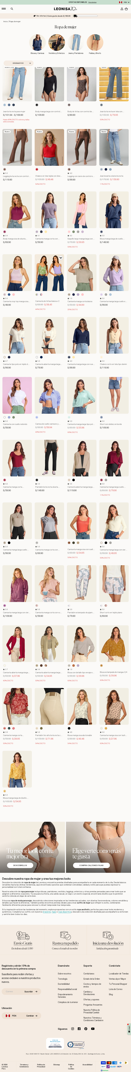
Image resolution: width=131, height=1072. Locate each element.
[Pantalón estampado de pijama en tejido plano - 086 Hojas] (69, 605)
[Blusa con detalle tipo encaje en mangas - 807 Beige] (69, 665)
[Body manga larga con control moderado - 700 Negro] (37, 105)
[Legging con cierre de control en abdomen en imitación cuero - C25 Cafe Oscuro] (69, 169)
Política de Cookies (71, 1066)
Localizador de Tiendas (119, 973)
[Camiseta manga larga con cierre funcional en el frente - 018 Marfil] (101, 542)
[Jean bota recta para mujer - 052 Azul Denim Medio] (9, 105)
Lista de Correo (115, 989)
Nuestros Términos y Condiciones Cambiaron (93, 1019)
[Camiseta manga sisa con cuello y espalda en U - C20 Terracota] (69, 542)
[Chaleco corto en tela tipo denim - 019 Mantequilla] (101, 357)
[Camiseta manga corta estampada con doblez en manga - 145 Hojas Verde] (9, 728)
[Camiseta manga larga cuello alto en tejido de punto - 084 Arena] (4, 542)
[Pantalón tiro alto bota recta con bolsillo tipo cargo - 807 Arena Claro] (37, 728)
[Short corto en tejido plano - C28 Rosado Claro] (106, 605)
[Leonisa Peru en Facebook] (79, 1029)
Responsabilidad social (67, 989)
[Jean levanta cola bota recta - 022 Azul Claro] (101, 169)
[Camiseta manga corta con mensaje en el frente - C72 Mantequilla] (46, 231)
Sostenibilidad (63, 984)
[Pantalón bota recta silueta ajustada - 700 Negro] (37, 480)
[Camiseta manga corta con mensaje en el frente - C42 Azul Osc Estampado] (41, 231)
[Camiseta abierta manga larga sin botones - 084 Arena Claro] (69, 480)
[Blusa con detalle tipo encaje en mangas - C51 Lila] (78, 665)
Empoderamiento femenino (65, 995)
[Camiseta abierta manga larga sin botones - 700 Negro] (73, 480)
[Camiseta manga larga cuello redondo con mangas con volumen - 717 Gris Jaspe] (106, 480)
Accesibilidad (87, 1064)
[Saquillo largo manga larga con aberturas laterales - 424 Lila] (82, 231)
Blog (111, 994)
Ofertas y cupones (91, 999)
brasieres (47, 912)
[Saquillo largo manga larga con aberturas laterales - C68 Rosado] (69, 231)
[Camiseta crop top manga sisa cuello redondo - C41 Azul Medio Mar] (9, 294)
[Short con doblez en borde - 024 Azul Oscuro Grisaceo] (101, 417)
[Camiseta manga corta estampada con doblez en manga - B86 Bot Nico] (4, 728)
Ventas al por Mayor (117, 978)
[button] (4, 173)
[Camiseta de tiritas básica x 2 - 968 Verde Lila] (37, 294)
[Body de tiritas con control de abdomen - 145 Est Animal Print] (69, 105)
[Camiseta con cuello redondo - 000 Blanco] (4, 417)
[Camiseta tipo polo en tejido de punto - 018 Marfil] (4, 357)
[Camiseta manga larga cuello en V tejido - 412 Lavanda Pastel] (101, 294)
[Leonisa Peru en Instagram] (72, 1029)
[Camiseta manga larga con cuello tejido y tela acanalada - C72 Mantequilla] (73, 357)
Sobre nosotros (64, 973)
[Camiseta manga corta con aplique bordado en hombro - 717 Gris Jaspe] (37, 542)
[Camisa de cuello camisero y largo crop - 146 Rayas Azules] (37, 417)
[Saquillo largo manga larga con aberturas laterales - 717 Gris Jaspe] (78, 231)
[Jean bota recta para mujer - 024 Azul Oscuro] (13, 105)
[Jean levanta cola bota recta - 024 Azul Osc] (106, 169)
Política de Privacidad (41, 1065)
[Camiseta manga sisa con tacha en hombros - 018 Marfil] (101, 728)
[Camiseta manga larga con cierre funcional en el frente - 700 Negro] (106, 542)
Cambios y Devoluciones (89, 993)
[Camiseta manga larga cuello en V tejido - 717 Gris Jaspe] (106, 294)
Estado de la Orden (91, 978)
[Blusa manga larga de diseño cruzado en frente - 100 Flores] (4, 791)
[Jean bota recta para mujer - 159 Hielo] (4, 105)
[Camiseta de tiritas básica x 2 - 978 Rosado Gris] (41, 294)
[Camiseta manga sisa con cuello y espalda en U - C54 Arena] (78, 542)
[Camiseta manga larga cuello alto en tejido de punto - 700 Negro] (9, 542)
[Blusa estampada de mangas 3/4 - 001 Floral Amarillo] (101, 665)
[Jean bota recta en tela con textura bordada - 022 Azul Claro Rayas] (101, 105)
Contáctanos (88, 973)
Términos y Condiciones (24, 1065)
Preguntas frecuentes (92, 1004)
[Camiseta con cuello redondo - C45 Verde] (13, 417)
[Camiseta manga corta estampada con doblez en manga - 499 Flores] (13, 728)
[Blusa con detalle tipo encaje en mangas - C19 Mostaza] (73, 665)
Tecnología (62, 978)
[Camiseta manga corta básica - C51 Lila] (78, 294)
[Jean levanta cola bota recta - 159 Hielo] (110, 169)
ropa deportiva (64, 912)
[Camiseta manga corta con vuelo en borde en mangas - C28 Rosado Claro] (37, 605)
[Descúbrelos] (32, 847)
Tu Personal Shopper (118, 984)
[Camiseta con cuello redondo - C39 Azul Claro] (9, 417)
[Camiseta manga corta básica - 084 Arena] (69, 294)
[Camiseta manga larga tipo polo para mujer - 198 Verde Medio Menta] (69, 417)
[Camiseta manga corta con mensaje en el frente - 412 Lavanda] (37, 231)
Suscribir (28, 991)
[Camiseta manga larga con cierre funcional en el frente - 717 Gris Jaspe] (110, 542)
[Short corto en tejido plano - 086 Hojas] (101, 605)
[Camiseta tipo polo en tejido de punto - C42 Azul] (9, 357)
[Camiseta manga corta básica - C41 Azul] (73, 294)
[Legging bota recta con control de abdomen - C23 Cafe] (4, 169)
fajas (54, 912)
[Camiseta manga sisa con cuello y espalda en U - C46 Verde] (73, 542)
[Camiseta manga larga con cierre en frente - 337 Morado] (4, 605)
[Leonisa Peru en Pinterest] (85, 1029)
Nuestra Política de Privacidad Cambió (91, 1011)
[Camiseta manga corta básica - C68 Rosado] (82, 294)
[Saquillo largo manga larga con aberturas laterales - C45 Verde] (73, 231)
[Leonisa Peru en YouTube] (93, 1029)
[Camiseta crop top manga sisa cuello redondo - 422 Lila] (4, 294)
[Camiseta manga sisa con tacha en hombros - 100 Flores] (106, 728)
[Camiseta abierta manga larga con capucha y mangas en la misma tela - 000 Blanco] (37, 357)
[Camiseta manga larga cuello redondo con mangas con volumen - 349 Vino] (101, 480)
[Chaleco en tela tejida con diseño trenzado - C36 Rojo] (37, 169)
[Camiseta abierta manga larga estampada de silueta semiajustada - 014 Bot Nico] (46, 665)
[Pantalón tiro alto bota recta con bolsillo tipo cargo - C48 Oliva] (41, 728)
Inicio (5, 21)
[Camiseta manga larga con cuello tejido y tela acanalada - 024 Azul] (69, 357)
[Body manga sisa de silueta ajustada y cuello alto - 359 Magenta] (4, 231)
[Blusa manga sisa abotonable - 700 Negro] (69, 728)
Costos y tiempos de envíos (92, 985)
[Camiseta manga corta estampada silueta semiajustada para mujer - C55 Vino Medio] (4, 480)
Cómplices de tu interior (68, 1002)
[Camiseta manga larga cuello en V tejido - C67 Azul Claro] (110, 294)
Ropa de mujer (14, 21)
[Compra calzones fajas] (98, 847)
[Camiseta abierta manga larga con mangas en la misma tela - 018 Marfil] (4, 665)
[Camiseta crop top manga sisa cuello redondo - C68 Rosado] (13, 294)
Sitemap (56, 1064)
